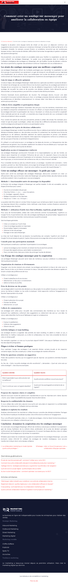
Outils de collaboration (7, 41)
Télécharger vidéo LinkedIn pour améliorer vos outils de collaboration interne (26, 481)
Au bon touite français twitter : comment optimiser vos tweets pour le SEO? (26, 471)
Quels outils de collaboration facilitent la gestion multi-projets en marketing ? (26, 489)
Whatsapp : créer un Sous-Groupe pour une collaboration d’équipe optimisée (51, 447)
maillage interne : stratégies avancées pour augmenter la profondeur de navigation (28, 466)
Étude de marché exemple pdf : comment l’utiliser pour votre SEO (23, 460)
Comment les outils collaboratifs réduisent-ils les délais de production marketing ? (28, 463)
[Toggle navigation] (65, 2)
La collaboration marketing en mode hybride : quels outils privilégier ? (17, 447)
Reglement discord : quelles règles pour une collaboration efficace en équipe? (27, 484)
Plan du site (34, 581)
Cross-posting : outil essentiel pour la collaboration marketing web (23, 487)
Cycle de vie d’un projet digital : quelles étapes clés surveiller (21, 468)
